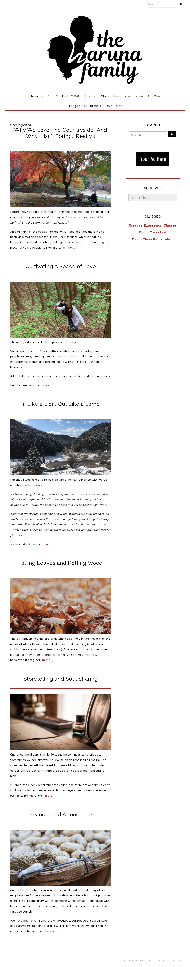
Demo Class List (152, 232)
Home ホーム (40, 96)
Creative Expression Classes (153, 225)
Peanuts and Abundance (60, 814)
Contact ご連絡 (68, 96)
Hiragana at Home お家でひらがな (95, 106)
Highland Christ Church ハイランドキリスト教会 (122, 96)
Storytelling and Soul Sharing (61, 679)
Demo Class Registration (152, 239)
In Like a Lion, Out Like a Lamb (61, 404)
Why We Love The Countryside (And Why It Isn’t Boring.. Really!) (60, 133)
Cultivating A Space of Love (61, 266)
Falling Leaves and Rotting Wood (61, 563)
